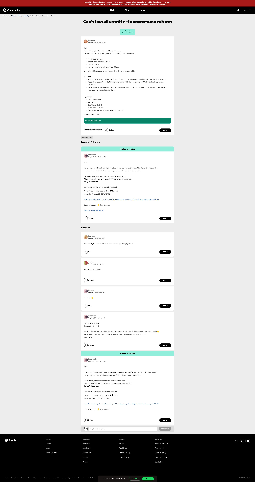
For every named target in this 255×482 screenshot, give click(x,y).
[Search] (238, 10)
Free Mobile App (124, 453)
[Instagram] (235, 441)
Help (112, 10)
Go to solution (128, 33)
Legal (6, 478)
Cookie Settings (44, 478)
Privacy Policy (32, 478)
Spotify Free (159, 462)
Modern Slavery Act (79, 478)
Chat (127, 10)
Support (122, 443)
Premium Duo (159, 448)
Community (13, 10)
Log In (244, 10)
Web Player (123, 448)
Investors (86, 457)
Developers (87, 448)
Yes (146, 479)
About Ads (56, 478)
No (136, 479)
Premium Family (160, 453)
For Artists (86, 443)
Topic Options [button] (86, 137)
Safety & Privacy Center (18, 478)
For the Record (51, 453)
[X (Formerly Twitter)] (241, 441)
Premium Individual (161, 443)
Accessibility (66, 478)
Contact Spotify (124, 457)
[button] (170, 41)
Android (25, 16)
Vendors (86, 462)
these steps (140, 4)
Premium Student (161, 457)
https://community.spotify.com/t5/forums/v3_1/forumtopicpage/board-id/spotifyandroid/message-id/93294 (121, 199)
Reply (165, 130)
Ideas (142, 10)
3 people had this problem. (93, 129)
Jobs (48, 448)
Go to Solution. (96, 120)
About (48, 443)
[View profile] (86, 41)
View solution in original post (93, 210)
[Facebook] (247, 441)
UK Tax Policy (92, 478)
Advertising (87, 453)
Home (14, 16)
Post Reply (165, 429)
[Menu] (250, 10)
